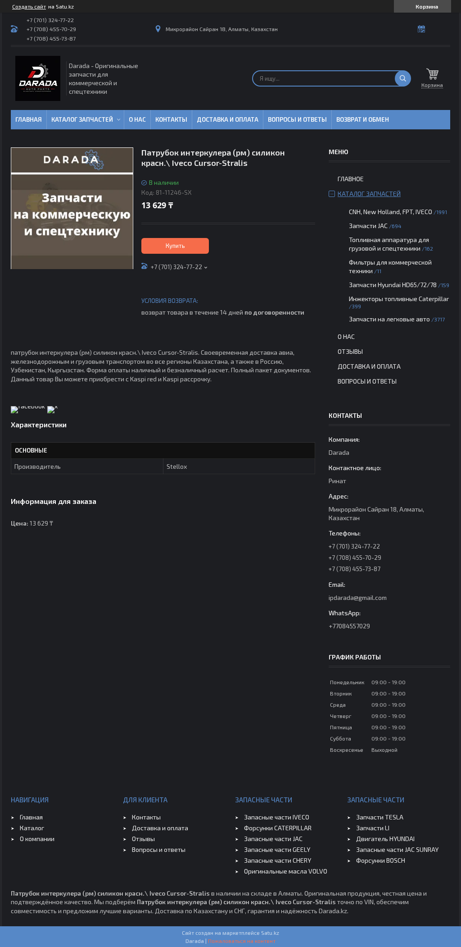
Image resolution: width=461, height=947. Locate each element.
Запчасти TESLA (379, 817)
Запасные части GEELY (277, 849)
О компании (37, 838)
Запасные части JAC (273, 838)
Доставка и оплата (227, 119)
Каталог (32, 828)
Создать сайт (29, 6)
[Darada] (37, 78)
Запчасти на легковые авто (389, 319)
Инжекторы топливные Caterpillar (399, 298)
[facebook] (28, 406)
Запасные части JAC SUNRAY (397, 849)
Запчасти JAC (368, 225)
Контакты (171, 119)
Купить (175, 245)
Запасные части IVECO (276, 817)
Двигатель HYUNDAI (385, 838)
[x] (52, 406)
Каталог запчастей (82, 119)
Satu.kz (270, 932)
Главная (28, 119)
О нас (137, 119)
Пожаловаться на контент (242, 941)
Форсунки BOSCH (380, 860)
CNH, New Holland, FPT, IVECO (390, 211)
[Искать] (403, 78)
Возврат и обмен (362, 119)
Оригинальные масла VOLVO (285, 871)
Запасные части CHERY (277, 860)
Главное (351, 179)
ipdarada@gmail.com (358, 597)
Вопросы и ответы (297, 119)
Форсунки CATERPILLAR (278, 828)
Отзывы (350, 351)
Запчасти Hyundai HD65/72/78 (393, 284)
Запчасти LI (372, 828)
